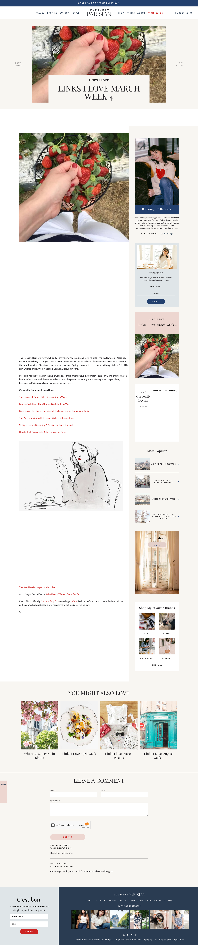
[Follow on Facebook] (165, 234)
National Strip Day (50, 601)
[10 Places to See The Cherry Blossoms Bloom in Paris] (142, 517)
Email (104, 790)
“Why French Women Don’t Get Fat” (63, 594)
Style (123, 900)
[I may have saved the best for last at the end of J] (159, 919)
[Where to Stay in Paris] (142, 500)
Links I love (99, 80)
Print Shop (144, 900)
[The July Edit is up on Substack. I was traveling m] (179, 919)
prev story (18, 64)
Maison (112, 900)
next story (180, 64)
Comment (55, 801)
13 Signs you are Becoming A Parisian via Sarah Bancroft (46, 425)
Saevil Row (172, 940)
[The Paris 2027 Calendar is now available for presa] (119, 919)
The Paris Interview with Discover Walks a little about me (46, 418)
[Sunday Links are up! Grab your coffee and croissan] (100, 919)
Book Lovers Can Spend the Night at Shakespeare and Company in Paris (54, 411)
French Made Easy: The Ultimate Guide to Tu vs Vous (44, 404)
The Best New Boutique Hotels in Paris (37, 587)
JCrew (74, 601)
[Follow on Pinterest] (168, 234)
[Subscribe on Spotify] (171, 234)
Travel (89, 900)
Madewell (167, 659)
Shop (157, 545)
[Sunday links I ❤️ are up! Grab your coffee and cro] (139, 919)
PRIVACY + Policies (143, 940)
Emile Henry (147, 659)
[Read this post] (39, 725)
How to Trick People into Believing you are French (43, 432)
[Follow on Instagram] (162, 234)
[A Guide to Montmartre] (142, 465)
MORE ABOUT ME (149, 234)
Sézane (167, 634)
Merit (147, 634)
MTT (182, 940)
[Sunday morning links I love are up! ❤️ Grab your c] (80, 919)
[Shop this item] (147, 628)
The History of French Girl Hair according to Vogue (43, 397)
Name (53, 790)
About (157, 900)
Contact (169, 900)
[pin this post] (157, 356)
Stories (100, 900)
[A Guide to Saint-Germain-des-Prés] (142, 482)
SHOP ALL (157, 665)
